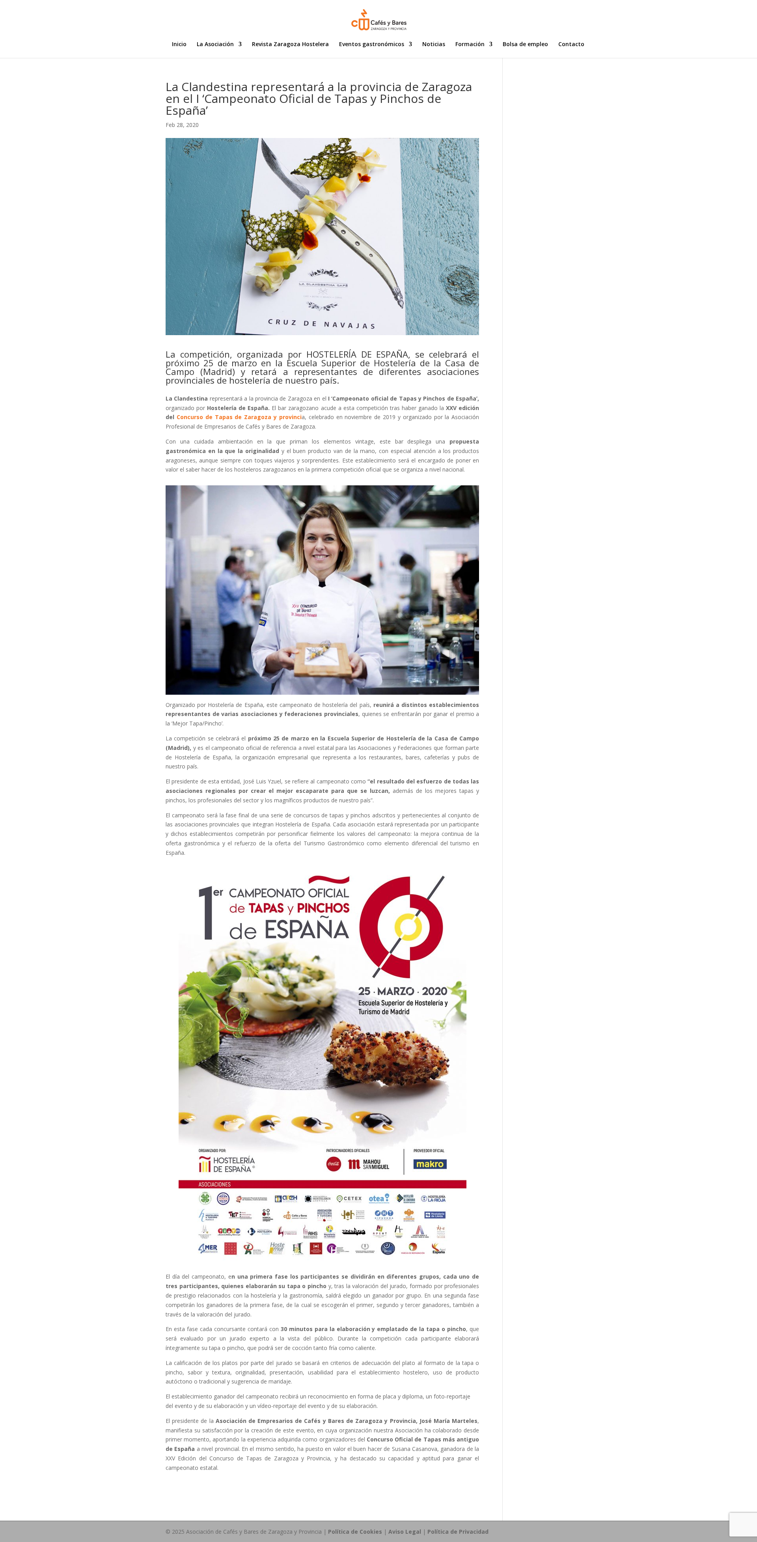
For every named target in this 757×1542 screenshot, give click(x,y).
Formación (470, 44)
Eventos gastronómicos (371, 44)
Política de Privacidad (458, 1531)
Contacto (571, 44)
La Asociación (215, 44)
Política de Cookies (355, 1531)
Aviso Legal (404, 1531)
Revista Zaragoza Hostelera (290, 44)
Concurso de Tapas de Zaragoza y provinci (239, 417)
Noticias (433, 44)
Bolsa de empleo (525, 44)
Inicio (179, 44)
